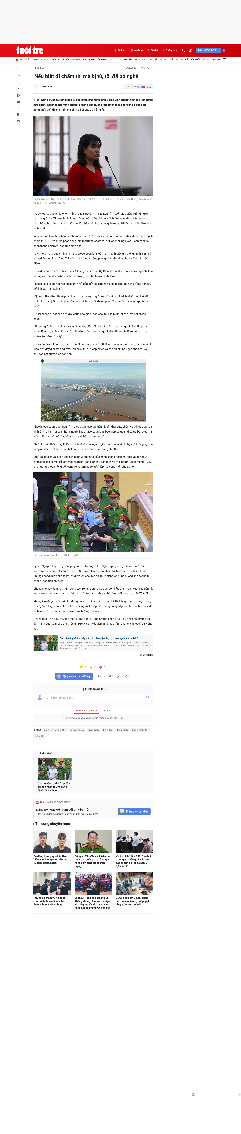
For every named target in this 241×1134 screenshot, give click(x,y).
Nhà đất (185, 59)
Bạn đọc (217, 59)
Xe (111, 59)
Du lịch (117, 59)
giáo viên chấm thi (54, 729)
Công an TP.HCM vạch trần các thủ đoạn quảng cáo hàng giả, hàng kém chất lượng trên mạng (93, 861)
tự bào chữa (77, 729)
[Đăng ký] (134, 811)
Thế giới (65, 59)
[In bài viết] (18, 121)
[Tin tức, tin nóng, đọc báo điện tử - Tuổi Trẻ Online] (29, 50)
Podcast (122, 50)
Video (46, 59)
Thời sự (55, 59)
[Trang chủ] (17, 59)
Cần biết (155, 50)
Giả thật (206, 59)
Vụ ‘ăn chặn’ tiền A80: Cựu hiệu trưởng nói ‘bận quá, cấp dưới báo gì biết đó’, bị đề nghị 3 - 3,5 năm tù (134, 861)
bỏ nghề (80, 301)
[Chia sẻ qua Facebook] (110, 676)
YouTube (138, 50)
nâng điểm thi (140, 729)
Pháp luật (75, 59)
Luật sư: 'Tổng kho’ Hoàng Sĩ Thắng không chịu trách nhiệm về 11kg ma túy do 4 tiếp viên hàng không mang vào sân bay (92, 902)
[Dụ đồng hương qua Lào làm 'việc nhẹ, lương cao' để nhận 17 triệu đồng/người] (52, 841)
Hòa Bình (122, 729)
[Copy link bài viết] (118, 676)
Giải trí (153, 59)
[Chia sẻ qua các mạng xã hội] (126, 676)
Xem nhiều (37, 59)
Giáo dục (174, 59)
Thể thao (163, 59)
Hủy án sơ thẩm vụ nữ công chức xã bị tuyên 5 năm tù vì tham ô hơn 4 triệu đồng (49, 901)
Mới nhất (25, 59)
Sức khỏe (195, 59)
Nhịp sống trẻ (130, 59)
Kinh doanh (89, 59)
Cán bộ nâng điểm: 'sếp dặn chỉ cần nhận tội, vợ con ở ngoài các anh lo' (99, 638)
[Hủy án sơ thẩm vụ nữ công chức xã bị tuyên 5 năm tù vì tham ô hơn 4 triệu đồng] (52, 883)
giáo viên (93, 729)
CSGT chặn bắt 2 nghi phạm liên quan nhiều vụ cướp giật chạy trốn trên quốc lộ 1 (132, 901)
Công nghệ (102, 59)
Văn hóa (143, 59)
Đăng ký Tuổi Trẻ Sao (208, 50)
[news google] (138, 86)
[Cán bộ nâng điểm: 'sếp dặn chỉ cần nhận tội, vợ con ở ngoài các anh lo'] (55, 769)
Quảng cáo (171, 50)
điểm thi (39, 736)
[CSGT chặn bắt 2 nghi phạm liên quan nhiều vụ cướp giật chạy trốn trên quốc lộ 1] (134, 883)
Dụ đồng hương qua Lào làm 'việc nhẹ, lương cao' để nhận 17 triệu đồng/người (50, 859)
